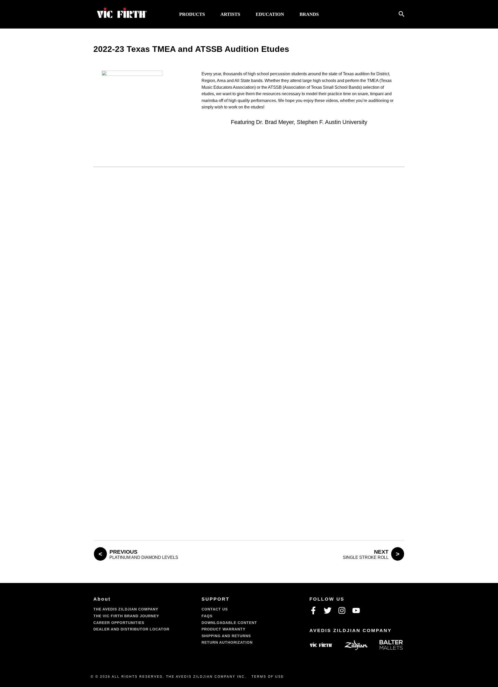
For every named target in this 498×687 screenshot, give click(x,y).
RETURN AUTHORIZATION (227, 642)
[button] (401, 14)
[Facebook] (313, 610)
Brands (309, 14)
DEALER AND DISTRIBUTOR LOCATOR (131, 629)
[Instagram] (342, 610)
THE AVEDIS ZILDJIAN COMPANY (125, 609)
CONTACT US (215, 609)
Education (270, 14)
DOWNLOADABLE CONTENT (229, 623)
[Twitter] (327, 610)
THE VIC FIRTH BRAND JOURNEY (126, 616)
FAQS (207, 616)
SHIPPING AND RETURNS (226, 636)
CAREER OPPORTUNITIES (118, 623)
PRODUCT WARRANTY (223, 629)
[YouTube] (356, 610)
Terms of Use (268, 676)
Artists (230, 14)
